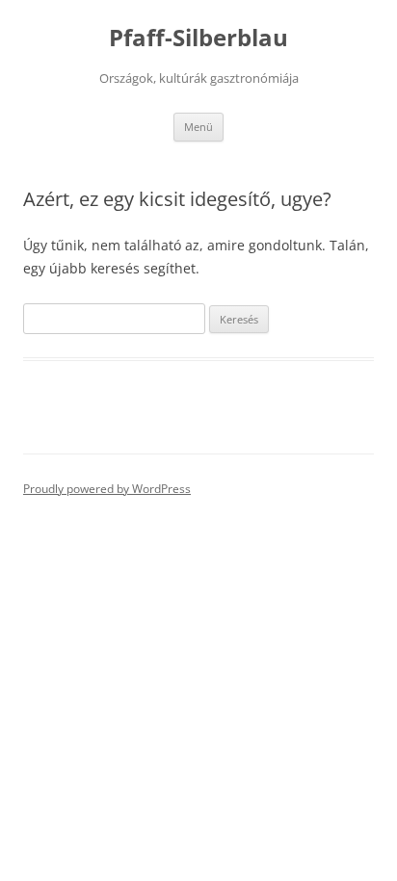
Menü (198, 126)
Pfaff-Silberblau (198, 38)
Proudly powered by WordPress (107, 488)
